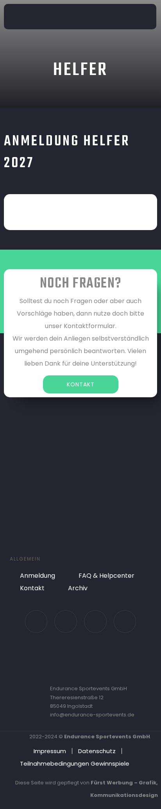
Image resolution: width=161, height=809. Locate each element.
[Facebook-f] (36, 621)
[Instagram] (65, 621)
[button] (146, 16)
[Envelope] (125, 621)
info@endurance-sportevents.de (92, 714)
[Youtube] (95, 621)
